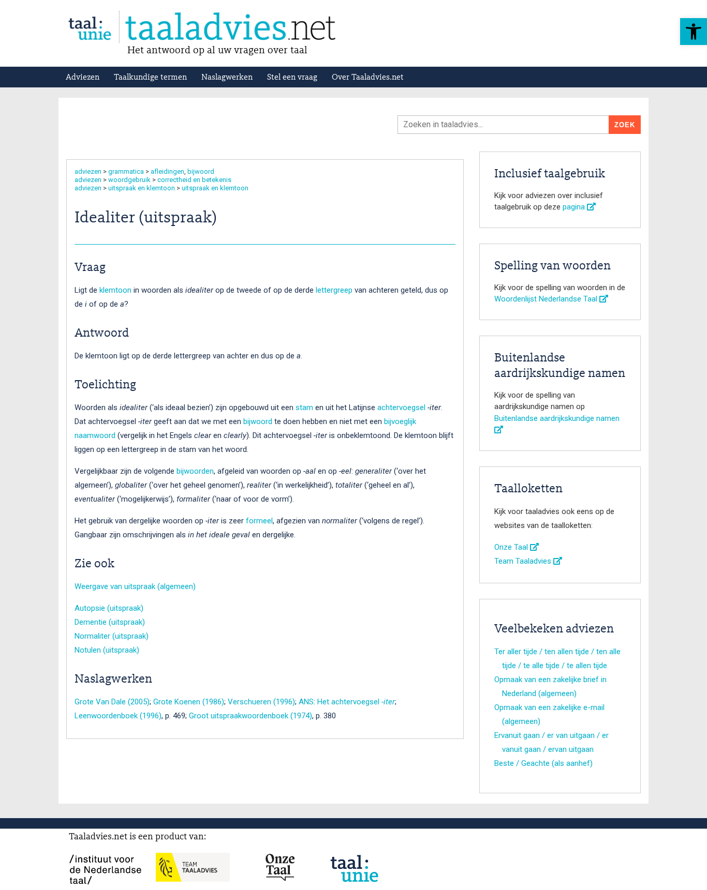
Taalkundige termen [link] (150, 77)
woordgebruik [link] (129, 180)
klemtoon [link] (115, 290)
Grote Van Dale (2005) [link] (112, 701)
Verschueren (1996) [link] (261, 701)
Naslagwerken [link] (227, 77)
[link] (693, 31)
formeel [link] (259, 520)
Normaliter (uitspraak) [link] (112, 636)
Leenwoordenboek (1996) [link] (118, 715)
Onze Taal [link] (512, 547)
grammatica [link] (126, 171)
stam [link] (304, 407)
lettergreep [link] (334, 290)
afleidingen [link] (167, 171)
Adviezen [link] (82, 77)
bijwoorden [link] (195, 471)
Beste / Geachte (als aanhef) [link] (543, 763)
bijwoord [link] (200, 171)
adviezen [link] (88, 171)
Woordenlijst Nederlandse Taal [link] (546, 299)
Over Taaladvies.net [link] (368, 77)
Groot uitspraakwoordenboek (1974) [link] (250, 715)
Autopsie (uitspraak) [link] (109, 608)
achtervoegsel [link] (401, 407)
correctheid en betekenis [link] (194, 180)
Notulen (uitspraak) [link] (107, 650)
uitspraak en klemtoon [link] (141, 188)
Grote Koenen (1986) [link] (188, 701)
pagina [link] (575, 207)
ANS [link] (306, 701)
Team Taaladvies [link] (523, 561)
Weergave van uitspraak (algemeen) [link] (135, 586)
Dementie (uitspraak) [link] (110, 622)
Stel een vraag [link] (292, 77)
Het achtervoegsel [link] (356, 701)
